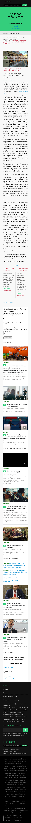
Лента (10, 40)
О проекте (6, 689)
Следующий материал (23, 269)
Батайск (15, 26)
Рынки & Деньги (9, 820)
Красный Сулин (15, 28)
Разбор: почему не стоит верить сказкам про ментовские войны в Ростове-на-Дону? (14, 508)
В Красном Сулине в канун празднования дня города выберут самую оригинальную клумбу (14, 565)
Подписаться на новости (10, 696)
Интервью (7, 819)
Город (20, 38)
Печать (12, 80)
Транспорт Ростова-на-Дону (11, 700)
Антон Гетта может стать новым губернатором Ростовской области (14, 639)
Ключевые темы (8, 70)
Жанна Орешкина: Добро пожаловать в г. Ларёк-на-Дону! (13, 75)
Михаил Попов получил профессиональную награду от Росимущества (14, 605)
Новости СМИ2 (8, 302)
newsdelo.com (23, 251)
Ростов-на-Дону (15, 25)
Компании (15, 817)
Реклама (5, 693)
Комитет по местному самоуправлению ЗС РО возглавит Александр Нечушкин (15, 473)
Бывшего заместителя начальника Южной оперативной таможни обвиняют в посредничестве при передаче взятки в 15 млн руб (21, 282)
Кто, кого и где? (7, 815)
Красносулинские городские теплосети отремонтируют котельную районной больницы (15, 572)
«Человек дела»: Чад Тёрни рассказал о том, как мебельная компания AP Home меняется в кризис (14, 436)
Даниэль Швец (7, 290)
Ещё (21, 817)
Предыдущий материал (8, 269)
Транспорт (7, 817)
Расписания (18, 820)
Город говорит (15, 69)
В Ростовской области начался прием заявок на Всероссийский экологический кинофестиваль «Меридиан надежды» (8, 280)
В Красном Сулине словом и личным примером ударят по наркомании (14, 579)
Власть (20, 815)
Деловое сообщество (15, 15)
